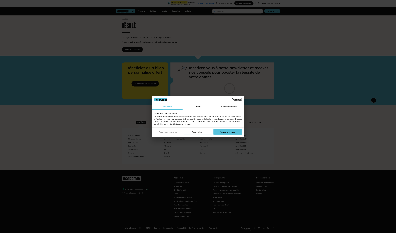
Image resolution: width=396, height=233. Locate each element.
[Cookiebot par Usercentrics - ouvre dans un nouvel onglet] (233, 99)
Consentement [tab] (167, 106)
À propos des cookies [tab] (229, 106)
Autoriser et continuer (228, 132)
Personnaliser (197, 132)
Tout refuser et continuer (168, 132)
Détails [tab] (198, 106)
